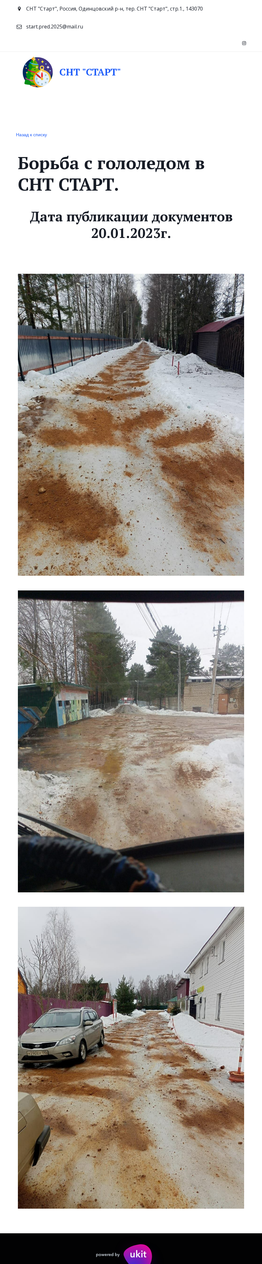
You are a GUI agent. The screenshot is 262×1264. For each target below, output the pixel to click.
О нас (61, 109)
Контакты (93, 109)
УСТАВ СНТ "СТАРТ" (173, 109)
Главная (32, 109)
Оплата (128, 109)
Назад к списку (31, 134)
